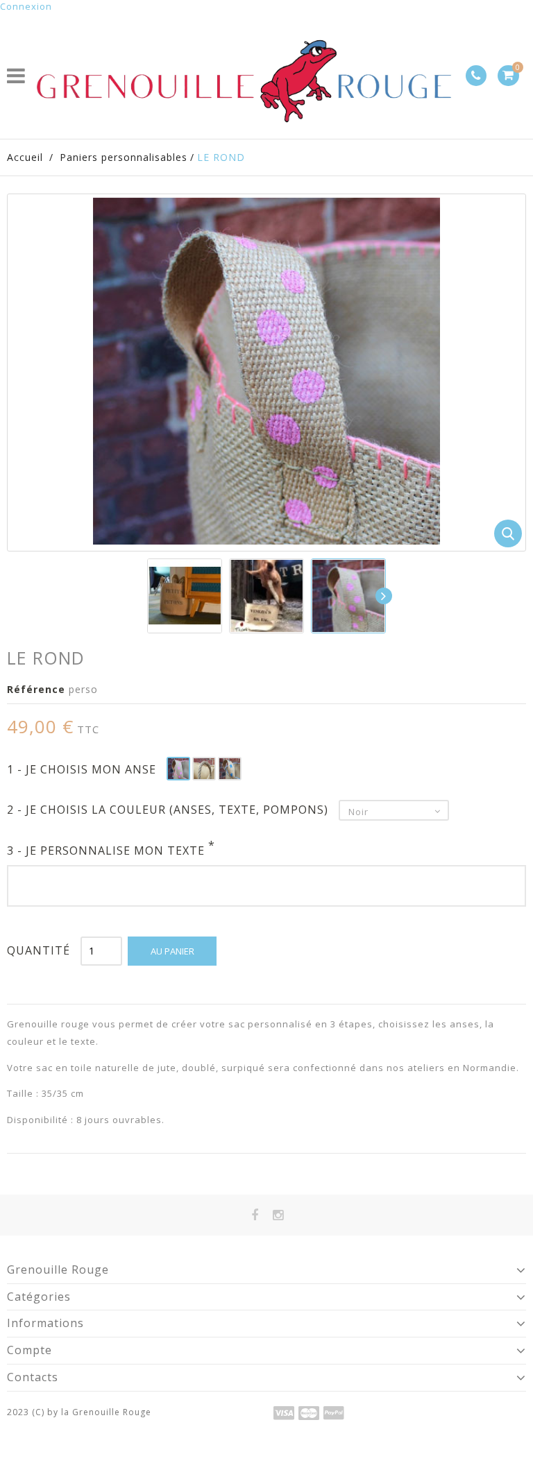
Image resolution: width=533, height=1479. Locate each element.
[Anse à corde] (204, 768)
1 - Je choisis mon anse (83, 769)
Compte (29, 1350)
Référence (36, 689)
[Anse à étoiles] (229, 768)
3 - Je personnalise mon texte (111, 850)
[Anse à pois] (178, 768)
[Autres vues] (147, 596)
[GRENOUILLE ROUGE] (246, 75)
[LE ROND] (184, 595)
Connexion (26, 6)
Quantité (38, 950)
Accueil (25, 157)
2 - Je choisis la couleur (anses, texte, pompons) (169, 809)
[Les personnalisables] (348, 595)
